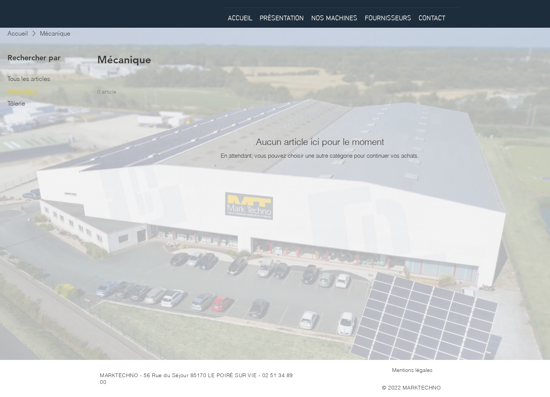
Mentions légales (412, 370)
